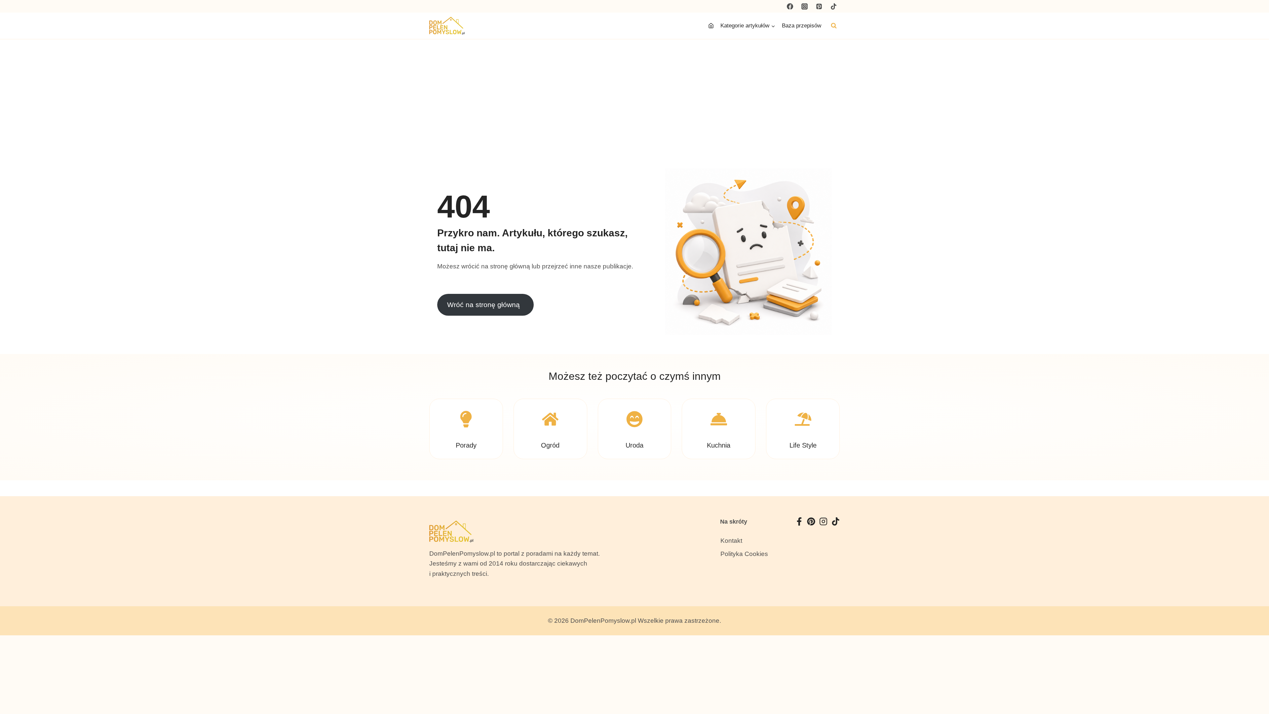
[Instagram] (804, 6)
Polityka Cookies (744, 553)
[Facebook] (790, 6)
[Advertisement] (634, 89)
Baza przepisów (801, 25)
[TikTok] (833, 6)
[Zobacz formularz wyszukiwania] (834, 26)
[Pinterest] (819, 6)
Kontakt (731, 540)
